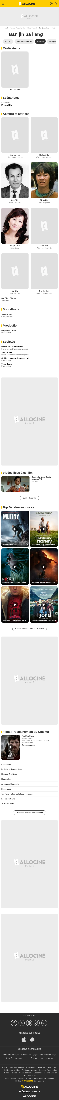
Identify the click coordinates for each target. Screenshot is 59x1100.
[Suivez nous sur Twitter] (22, 1023)
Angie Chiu (15, 246)
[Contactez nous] (44, 1023)
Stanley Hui (44, 291)
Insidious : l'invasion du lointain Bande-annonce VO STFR (15, 583)
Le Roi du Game (8, 799)
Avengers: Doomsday (10, 784)
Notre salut (6, 779)
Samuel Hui (6, 314)
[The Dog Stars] (10, 747)
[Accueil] (27, 3)
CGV (55, 1067)
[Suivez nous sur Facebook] (14, 1023)
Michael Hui (15, 89)
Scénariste (6, 103)
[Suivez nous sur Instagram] (29, 1023)
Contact (5, 1067)
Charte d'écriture (25, 1073)
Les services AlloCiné (42, 1073)
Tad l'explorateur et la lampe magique (17, 794)
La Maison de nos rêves (11, 769)
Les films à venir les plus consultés (29, 813)
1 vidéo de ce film (29, 498)
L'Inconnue (6, 789)
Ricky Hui (44, 200)
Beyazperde (45, 1054)
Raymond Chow (8, 330)
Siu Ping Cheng (8, 298)
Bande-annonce (28, 745)
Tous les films (21, 28)
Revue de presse (10, 1073)
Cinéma (12, 28)
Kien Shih (15, 200)
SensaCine (26, 1054)
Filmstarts (7, 1054)
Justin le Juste (7, 804)
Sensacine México (39, 1058)
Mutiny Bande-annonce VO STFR (15, 545)
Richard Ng (44, 155)
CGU (49, 1067)
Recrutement (31, 1067)
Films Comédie (32, 28)
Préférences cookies (29, 1070)
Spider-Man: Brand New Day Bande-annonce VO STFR (15, 620)
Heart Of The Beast (9, 774)
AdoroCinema (12, 1058)
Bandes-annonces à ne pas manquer (29, 629)
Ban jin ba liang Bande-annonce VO (41, 478)
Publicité (41, 1067)
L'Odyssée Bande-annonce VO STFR (44, 583)
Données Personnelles (48, 1070)
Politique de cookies (11, 1070)
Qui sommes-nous (17, 1067)
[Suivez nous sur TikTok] (37, 1023)
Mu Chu (15, 291)
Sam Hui (44, 246)
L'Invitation (6, 764)
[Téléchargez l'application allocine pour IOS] (25, 1039)
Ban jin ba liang (44, 28)
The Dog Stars (28, 736)
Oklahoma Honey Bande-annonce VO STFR (44, 545)
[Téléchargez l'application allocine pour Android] (34, 1039)
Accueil (5, 28)
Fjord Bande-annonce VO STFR (44, 620)
